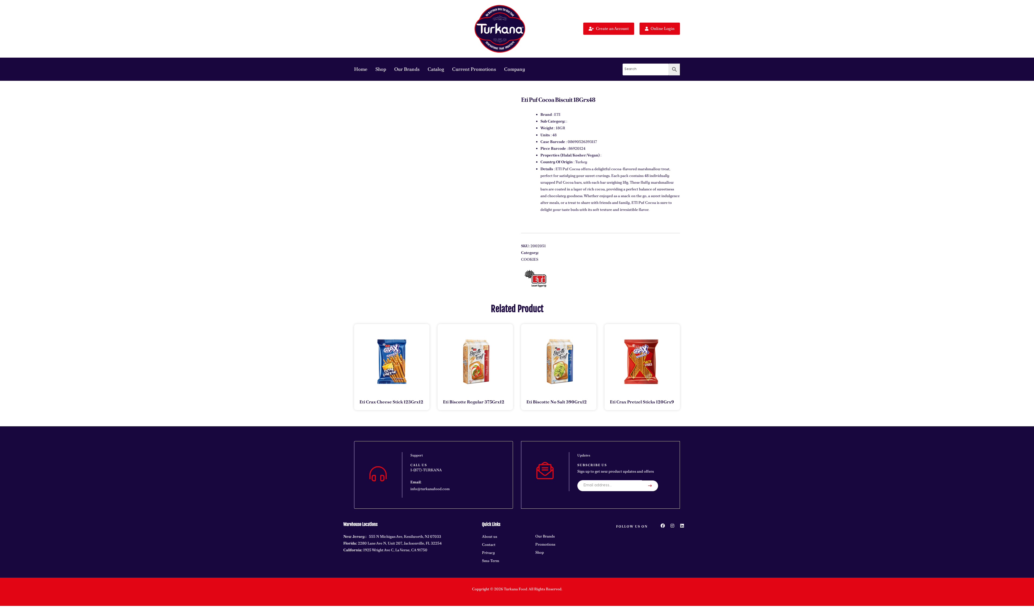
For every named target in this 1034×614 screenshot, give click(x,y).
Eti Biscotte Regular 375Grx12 (473, 402)
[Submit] (650, 485)
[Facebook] (663, 526)
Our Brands (407, 69)
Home (360, 69)
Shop (380, 69)
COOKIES (529, 259)
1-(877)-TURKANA (426, 470)
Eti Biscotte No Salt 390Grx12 (556, 402)
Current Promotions (474, 69)
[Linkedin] (682, 526)
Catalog (436, 69)
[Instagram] (672, 526)
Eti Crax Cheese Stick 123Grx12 (391, 402)
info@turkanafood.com (430, 488)
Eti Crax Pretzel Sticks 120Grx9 (642, 402)
